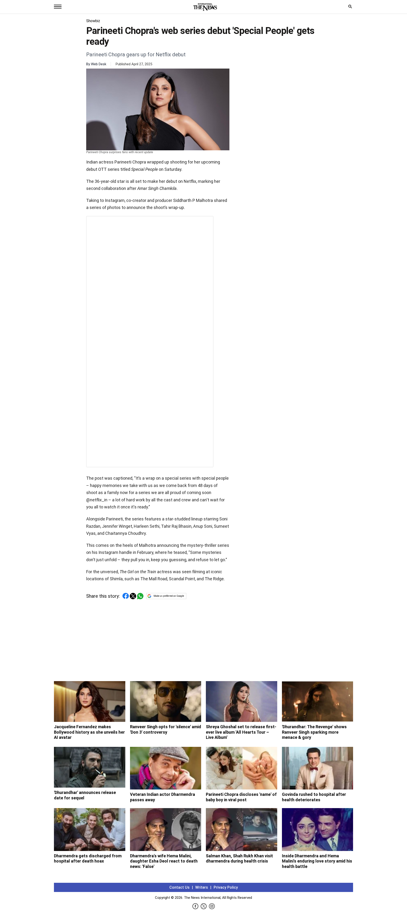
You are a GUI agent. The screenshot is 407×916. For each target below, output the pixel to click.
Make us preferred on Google (169, 596)
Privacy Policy (226, 887)
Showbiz (93, 21)
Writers (201, 887)
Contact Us (179, 887)
